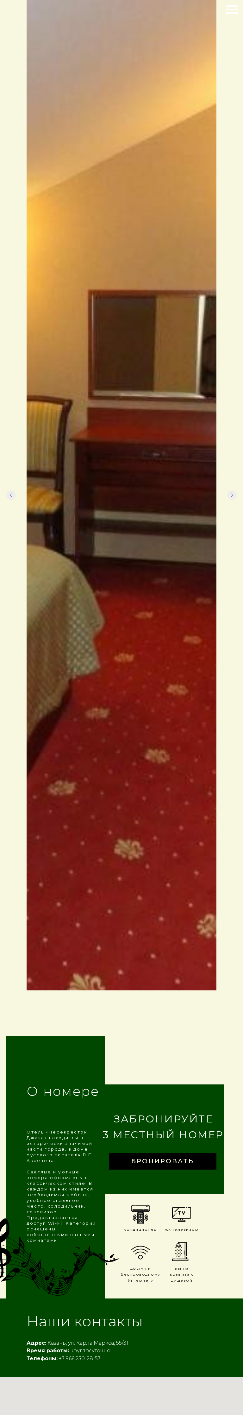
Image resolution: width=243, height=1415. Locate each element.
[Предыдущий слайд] (11, 495)
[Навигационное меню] (232, 9)
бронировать (162, 1161)
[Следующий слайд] (232, 495)
